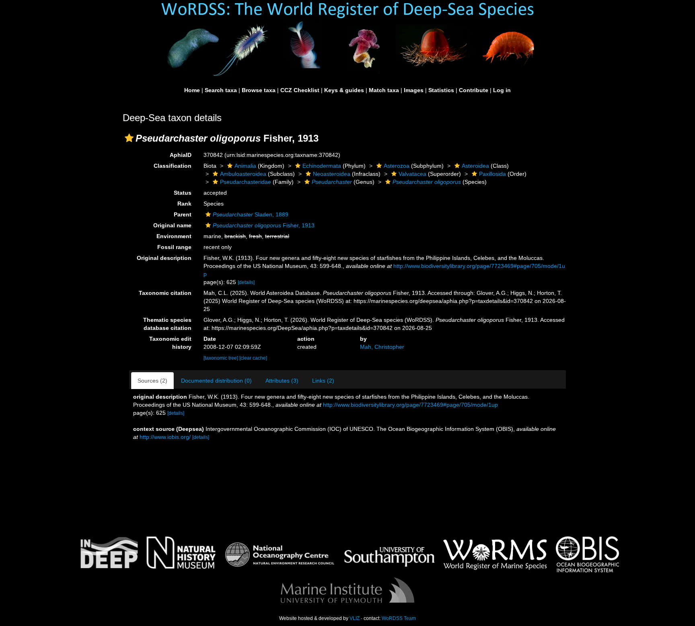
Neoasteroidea (331, 174)
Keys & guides (344, 90)
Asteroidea (475, 166)
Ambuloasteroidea (243, 174)
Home (192, 90)
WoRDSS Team (399, 618)
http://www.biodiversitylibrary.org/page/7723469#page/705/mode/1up (410, 405)
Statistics (441, 90)
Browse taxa (259, 90)
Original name (172, 225)
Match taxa (384, 90)
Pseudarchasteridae (245, 182)
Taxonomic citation (165, 293)
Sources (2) (152, 380)
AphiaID (180, 155)
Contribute (473, 90)
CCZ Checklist (299, 90)
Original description (164, 258)
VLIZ (355, 618)
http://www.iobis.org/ (165, 437)
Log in (502, 90)
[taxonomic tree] (221, 358)
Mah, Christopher (382, 347)
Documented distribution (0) (216, 380)
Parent (182, 214)
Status (182, 192)
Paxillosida (492, 174)
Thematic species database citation (167, 324)
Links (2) (323, 380)
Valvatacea (412, 174)
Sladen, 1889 (250, 214)
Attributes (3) (281, 380)
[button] (129, 138)
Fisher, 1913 (264, 225)
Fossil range (174, 247)
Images (414, 90)
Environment (173, 236)
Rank (184, 203)
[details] (246, 282)
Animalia (245, 166)
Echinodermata (321, 166)
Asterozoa (396, 166)
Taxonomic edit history (170, 343)
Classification (172, 166)
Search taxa (221, 90)
